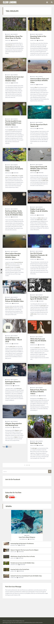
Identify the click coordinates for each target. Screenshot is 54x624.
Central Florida (8, 44)
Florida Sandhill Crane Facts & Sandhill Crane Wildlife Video (13, 123)
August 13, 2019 (14, 545)
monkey (9, 46)
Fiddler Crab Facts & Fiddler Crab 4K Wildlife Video (39, 211)
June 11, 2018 (33, 40)
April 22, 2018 (34, 259)
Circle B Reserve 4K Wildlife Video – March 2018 (13, 339)
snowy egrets (45, 178)
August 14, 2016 (9, 427)
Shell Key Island (8, 307)
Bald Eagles (19, 388)
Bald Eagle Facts (36, 443)
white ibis (37, 347)
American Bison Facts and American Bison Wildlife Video (39, 80)
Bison (36, 87)
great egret (43, 305)
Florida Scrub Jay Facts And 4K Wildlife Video (22, 563)
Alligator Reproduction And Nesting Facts (13, 424)
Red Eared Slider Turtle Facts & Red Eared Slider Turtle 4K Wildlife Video (14, 213)
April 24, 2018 (9, 259)
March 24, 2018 (34, 344)
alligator (16, 437)
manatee (18, 267)
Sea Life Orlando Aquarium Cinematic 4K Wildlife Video (38, 255)
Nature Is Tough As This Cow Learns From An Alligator (24, 550)
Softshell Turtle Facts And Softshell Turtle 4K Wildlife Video (14, 79)
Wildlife (8, 34)
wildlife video (14, 175)
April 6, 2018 (33, 301)
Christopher (15, 40)
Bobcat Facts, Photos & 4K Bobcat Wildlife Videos (38, 391)
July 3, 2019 (8, 40)
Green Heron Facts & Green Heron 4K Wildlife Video (14, 169)
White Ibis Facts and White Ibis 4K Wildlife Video (38, 341)
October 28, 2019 (23, 539)
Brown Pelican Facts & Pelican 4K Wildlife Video (14, 300)
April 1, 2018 (8, 343)
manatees (7, 267)
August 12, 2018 (14, 564)
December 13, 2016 (35, 395)
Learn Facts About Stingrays (27, 537)
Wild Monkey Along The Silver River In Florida (13, 37)
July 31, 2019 (13, 551)
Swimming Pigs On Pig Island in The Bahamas (22, 543)
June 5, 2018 (33, 84)
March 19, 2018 (9, 385)
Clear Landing (6, 620)
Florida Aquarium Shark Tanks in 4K (38, 125)
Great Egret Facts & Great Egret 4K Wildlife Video (39, 298)
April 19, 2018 (9, 303)
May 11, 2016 (33, 445)
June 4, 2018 (8, 127)
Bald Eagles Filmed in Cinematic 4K (12, 382)
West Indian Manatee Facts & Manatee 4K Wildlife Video (13, 255)
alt (4, 18)
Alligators (17, 430)
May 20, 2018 (8, 172)
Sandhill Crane (12, 129)
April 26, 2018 (34, 215)
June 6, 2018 (8, 82)
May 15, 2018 (33, 172)
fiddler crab (40, 218)
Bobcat (41, 398)
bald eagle (34, 448)
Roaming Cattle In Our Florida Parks (38, 37)
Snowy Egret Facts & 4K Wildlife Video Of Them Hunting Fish (38, 168)
